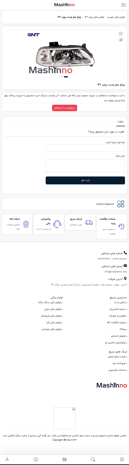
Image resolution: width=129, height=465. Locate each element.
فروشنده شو (119, 363)
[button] (66, 76)
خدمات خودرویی (117, 370)
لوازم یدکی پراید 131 (94, 17)
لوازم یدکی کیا (54, 322)
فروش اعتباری (118, 336)
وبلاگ (122, 329)
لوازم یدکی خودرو (116, 17)
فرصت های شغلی (116, 356)
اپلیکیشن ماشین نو (115, 342)
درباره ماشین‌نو (117, 309)
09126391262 (103, 259)
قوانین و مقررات (117, 315)
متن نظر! (120, 156)
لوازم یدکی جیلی (52, 309)
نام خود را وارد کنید (115, 142)
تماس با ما (120, 302)
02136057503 (119, 259)
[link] (122, 459)
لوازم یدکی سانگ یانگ (49, 302)
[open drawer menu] (123, 5)
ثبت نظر (85, 180)
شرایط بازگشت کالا (116, 322)
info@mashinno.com (116, 271)
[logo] (64, 4)
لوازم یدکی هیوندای (51, 315)
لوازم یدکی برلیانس (51, 329)
